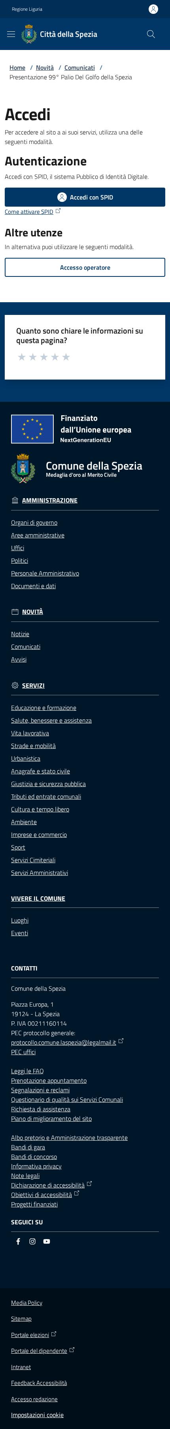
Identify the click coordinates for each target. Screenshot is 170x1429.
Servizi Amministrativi (39, 872)
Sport (18, 847)
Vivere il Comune (38, 898)
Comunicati (79, 67)
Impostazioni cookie (37, 1414)
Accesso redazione (34, 1399)
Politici (19, 560)
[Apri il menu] (11, 34)
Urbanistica (25, 758)
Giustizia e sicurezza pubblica (48, 783)
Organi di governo (34, 522)
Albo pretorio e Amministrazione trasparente (69, 1137)
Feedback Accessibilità (39, 1382)
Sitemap (21, 1318)
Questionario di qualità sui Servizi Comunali (67, 1099)
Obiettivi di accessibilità (41, 1194)
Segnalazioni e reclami (40, 1090)
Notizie (20, 634)
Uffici (17, 547)
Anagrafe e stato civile (40, 771)
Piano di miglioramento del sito (51, 1118)
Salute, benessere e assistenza (51, 720)
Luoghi (19, 920)
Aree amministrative (37, 535)
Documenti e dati (33, 586)
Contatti (24, 968)
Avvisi (18, 659)
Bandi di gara (28, 1147)
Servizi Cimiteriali (33, 860)
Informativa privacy (36, 1166)
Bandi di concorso (34, 1156)
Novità (45, 67)
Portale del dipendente (39, 1351)
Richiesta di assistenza (40, 1109)
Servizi (33, 685)
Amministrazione (49, 500)
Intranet (21, 1366)
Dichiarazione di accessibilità (48, 1185)
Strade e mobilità (33, 745)
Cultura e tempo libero (40, 809)
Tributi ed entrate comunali (46, 796)
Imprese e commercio (39, 834)
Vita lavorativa (30, 733)
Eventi (19, 933)
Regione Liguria (27, 9)
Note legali (25, 1175)
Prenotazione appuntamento (49, 1080)
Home (17, 67)
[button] (151, 34)
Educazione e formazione (43, 707)
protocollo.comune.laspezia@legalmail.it (63, 1042)
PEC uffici (23, 1052)
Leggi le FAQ (27, 1071)
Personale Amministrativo (45, 573)
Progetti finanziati (34, 1204)
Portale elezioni (30, 1335)
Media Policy (26, 1302)
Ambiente (24, 822)
